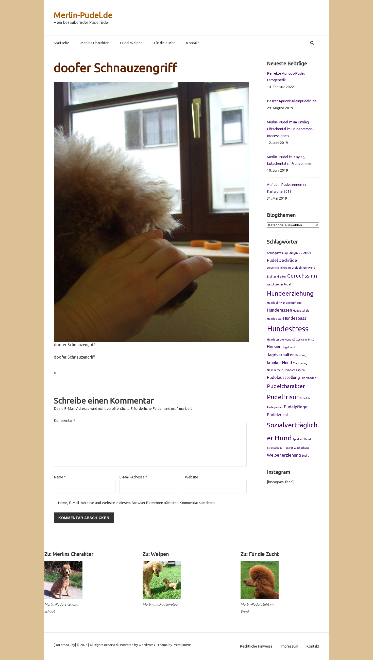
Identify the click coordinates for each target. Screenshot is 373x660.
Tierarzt (288, 447)
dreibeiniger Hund (303, 267)
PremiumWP (182, 645)
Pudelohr (305, 398)
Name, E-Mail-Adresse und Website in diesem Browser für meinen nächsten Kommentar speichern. (136, 503)
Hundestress (288, 329)
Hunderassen (279, 310)
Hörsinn (274, 346)
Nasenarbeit (275, 370)
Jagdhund (288, 347)
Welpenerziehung (284, 455)
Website (191, 477)
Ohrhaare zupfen (294, 370)
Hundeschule (301, 310)
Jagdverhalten (281, 354)
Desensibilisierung (279, 267)
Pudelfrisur (283, 396)
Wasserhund (302, 447)
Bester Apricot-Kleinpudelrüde (292, 101)
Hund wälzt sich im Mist (299, 339)
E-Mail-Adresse (133, 477)
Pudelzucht (278, 414)
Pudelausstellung (283, 377)
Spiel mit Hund (302, 439)
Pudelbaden (308, 377)
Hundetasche (275, 339)
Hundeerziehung (290, 293)
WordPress (147, 645)
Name (60, 477)
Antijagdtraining (277, 252)
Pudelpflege (296, 406)
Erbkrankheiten (276, 276)
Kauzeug (301, 355)
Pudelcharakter (286, 386)
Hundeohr (273, 302)
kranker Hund (279, 362)
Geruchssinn (302, 276)
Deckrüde (288, 260)
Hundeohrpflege (291, 302)
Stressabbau (274, 447)
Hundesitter (274, 318)
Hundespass (294, 318)
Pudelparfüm (275, 407)
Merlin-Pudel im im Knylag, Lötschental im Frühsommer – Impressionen (290, 129)
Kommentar (64, 420)
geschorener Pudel (279, 284)
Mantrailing (300, 363)
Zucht (305, 455)
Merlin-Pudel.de (83, 15)
